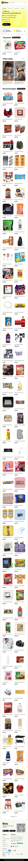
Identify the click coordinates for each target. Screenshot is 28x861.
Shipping (4, 840)
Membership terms (6, 838)
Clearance (23, 8)
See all (23, 58)
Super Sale (16, 8)
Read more (5, 24)
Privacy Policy (5, 844)
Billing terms (5, 846)
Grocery (10, 8)
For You (4, 8)
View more (13, 816)
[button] (8, 47)
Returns (4, 842)
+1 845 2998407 (19, 838)
